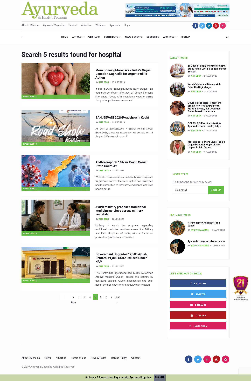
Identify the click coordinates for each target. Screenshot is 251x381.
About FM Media (30, 25)
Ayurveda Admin (200, 230)
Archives (168, 37)
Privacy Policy (98, 357)
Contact (73, 25)
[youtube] (216, 26)
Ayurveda (114, 25)
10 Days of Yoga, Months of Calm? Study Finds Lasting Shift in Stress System (207, 68)
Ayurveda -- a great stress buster (206, 241)
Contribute (111, 37)
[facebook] (195, 26)
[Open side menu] (23, 37)
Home (64, 37)
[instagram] (223, 26)
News (48, 357)
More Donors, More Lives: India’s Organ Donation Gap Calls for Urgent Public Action (123, 73)
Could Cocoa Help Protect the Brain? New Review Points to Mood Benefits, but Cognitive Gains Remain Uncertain (204, 107)
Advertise (86, 25)
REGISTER (160, 377)
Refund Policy (119, 357)
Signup (185, 37)
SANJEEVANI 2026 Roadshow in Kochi (122, 117)
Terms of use (78, 357)
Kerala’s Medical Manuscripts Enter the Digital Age (204, 86)
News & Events (133, 37)
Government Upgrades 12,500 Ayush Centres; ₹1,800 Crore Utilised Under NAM (121, 257)
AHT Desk (104, 82)
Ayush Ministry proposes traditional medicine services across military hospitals (120, 210)
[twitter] (202, 26)
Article (76, 37)
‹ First (73, 298)
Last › (117, 298)
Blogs (127, 25)
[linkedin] (209, 26)
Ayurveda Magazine (54, 25)
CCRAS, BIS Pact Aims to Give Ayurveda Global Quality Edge (204, 125)
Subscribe (153, 37)
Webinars (100, 25)
